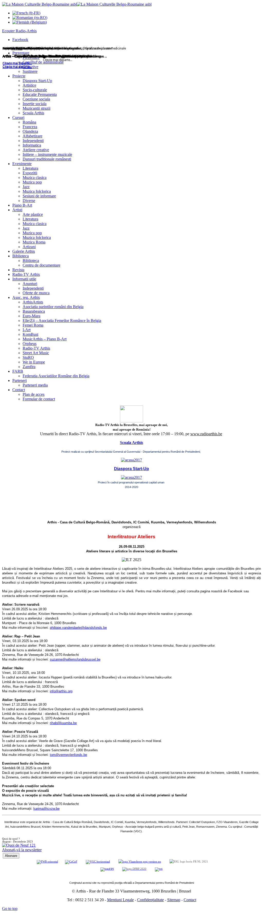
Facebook (20, 39)
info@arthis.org (61, 691)
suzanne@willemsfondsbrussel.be (75, 659)
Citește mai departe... (17, 67)
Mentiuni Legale (120, 900)
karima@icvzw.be (46, 808)
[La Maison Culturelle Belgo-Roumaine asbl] (77, 4)
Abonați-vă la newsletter (22, 850)
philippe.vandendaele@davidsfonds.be (78, 628)
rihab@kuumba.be (63, 723)
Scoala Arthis (131, 442)
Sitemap (173, 900)
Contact (190, 900)
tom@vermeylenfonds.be (68, 755)
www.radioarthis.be (206, 434)
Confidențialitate (150, 900)
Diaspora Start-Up (131, 468)
